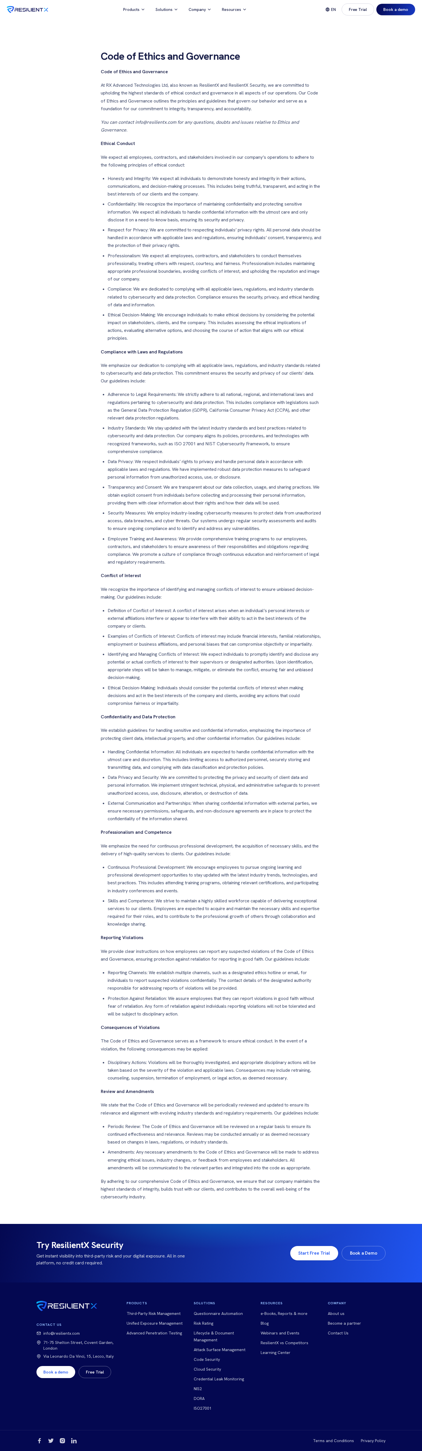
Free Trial (358, 9)
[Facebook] (39, 1441)
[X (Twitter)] (51, 1441)
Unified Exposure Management (155, 1323)
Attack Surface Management (219, 1349)
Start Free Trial (314, 1253)
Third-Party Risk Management (154, 1313)
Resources (231, 9)
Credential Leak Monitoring (219, 1379)
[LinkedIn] (74, 1441)
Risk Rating (203, 1323)
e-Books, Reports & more (284, 1313)
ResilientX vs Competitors (284, 1342)
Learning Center (276, 1352)
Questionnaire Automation (218, 1313)
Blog (265, 1323)
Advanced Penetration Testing (154, 1333)
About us (336, 1313)
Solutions (164, 9)
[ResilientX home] (27, 9)
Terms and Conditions (333, 1440)
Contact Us (338, 1333)
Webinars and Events (280, 1333)
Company (197, 9)
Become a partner (344, 1323)
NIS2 (198, 1388)
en (333, 9)
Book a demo (395, 9)
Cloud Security (207, 1369)
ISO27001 (203, 1408)
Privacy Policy (373, 1440)
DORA (199, 1398)
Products (131, 9)
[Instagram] (62, 1441)
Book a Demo (363, 1253)
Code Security (207, 1359)
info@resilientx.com (61, 1333)
